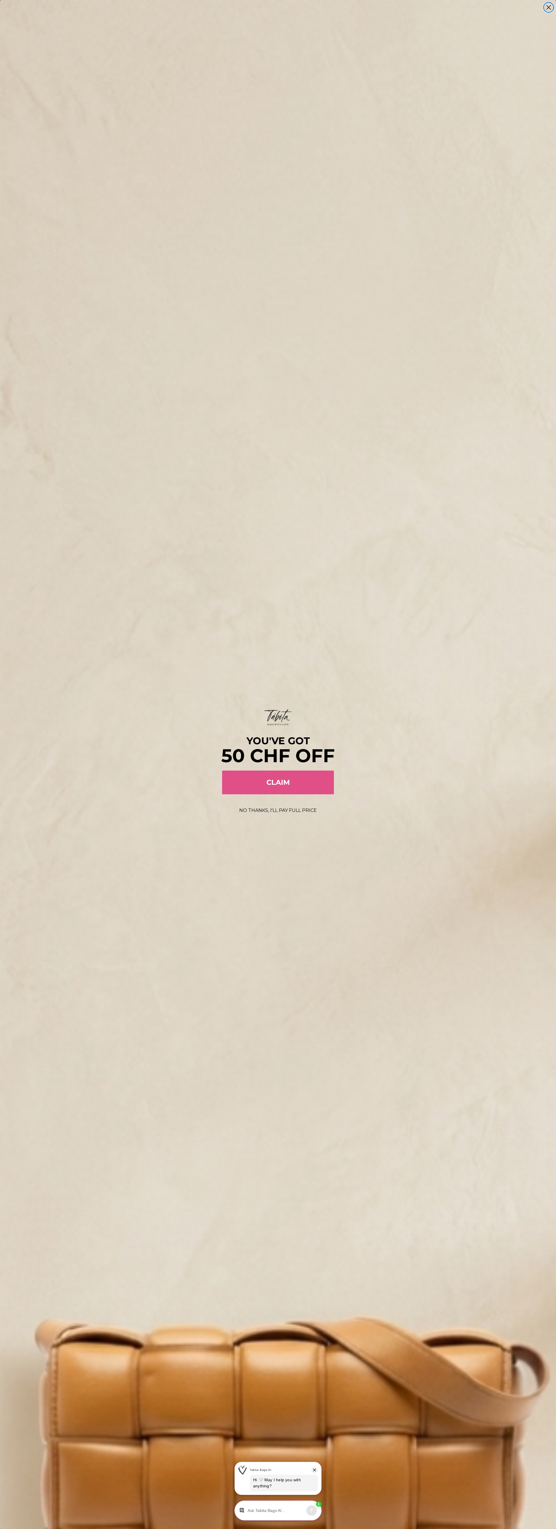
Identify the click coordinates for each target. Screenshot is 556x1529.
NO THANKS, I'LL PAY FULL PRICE (278, 810)
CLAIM (278, 782)
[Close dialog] (549, 7)
